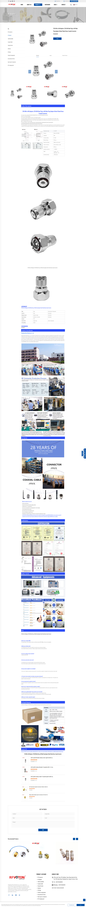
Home (22, 4)
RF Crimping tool (41, 899)
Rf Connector (10, 32)
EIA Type (9, 52)
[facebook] (8, 1)
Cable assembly (10, 38)
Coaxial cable (10, 42)
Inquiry (57, 38)
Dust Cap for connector (42, 896)
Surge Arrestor (10, 45)
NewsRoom (47, 4)
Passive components (11, 55)
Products (37, 4)
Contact (63, 4)
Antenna (9, 48)
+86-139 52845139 (74, 1)
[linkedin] (10, 1)
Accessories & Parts (41, 894)
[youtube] (12, 1)
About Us (29, 4)
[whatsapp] (14, 1)
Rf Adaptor (16, 16)
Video (55, 4)
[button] (74, 839)
